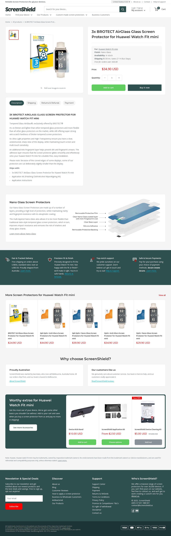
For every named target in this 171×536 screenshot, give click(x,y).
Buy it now (144, 87)
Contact (147, 2)
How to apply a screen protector (66, 493)
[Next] (165, 324)
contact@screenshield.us (142, 505)
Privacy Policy (98, 500)
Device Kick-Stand (76, 429)
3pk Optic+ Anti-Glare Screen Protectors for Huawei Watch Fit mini (53, 336)
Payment (96, 490)
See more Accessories (23, 427)
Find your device (22, 15)
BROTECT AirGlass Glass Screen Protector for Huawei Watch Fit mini (21, 336)
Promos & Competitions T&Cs (105, 503)
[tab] (16, 103)
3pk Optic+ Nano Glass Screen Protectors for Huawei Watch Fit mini (85, 336)
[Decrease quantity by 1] (105, 78)
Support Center (98, 484)
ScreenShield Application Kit (113, 429)
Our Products (42, 15)
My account (137, 10)
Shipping (95, 487)
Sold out (148, 442)
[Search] (122, 9)
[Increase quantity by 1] (119, 78)
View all (162, 295)
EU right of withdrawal (101, 506)
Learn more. (25, 270)
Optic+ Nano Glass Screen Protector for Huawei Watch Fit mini (149, 336)
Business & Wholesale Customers (66, 497)
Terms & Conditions (101, 497)
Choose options (115, 442)
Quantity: (96, 77)
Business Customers (101, 15)
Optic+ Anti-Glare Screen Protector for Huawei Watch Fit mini (117, 336)
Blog (54, 487)
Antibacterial (57, 500)
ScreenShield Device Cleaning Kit (148, 429)
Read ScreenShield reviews (103, 381)
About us (137, 2)
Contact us (97, 513)
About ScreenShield (17, 381)
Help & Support (159, 2)
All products (17, 22)
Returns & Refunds (100, 493)
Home (8, 15)
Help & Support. (112, 270)
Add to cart (108, 87)
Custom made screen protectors (70, 15)
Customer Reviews (60, 490)
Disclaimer (96, 509)
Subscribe (13, 506)
